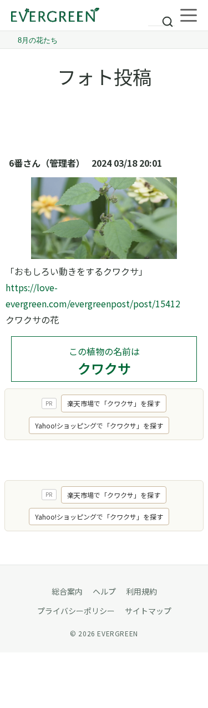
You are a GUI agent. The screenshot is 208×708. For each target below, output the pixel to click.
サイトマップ (148, 610)
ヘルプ (104, 591)
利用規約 (141, 591)
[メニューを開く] (188, 15)
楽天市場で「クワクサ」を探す (113, 403)
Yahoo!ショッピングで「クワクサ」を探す (99, 425)
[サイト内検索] (161, 17)
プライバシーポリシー (76, 610)
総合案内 (67, 591)
